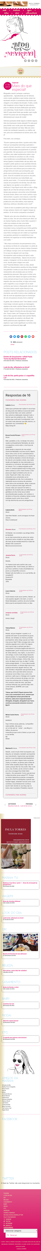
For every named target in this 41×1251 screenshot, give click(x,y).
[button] (11, 336)
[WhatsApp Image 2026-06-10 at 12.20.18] (16, 868)
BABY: (6, 998)
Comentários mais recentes (16, 400)
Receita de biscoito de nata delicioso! (15, 954)
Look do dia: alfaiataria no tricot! (16, 367)
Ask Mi (4, 1090)
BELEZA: (7, 965)
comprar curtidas (12, 612)
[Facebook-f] (29, 60)
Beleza (6, 1200)
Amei (12, 344)
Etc (5, 1208)
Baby (5, 1204)
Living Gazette (6, 1104)
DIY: (4, 929)
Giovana (8, 529)
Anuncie (6, 1210)
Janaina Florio (10, 555)
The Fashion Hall (6, 1108)
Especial (15, 83)
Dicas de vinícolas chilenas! (11, 901)
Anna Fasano (5, 1088)
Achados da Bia (6, 1085)
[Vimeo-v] (32, 60)
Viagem (6, 1193)
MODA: (6, 1015)
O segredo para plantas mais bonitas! (15, 1037)
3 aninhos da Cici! (8, 1004)
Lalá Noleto (5, 1102)
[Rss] (36, 60)
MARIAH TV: (10, 877)
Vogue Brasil (5, 1110)
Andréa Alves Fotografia (8, 1087)
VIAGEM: (7, 896)
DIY (5, 1197)
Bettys (4, 1092)
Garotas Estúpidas (7, 1099)
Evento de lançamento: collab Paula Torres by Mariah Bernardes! (18, 358)
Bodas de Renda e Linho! (11, 987)
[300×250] (16, 843)
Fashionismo (5, 1097)
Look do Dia (8, 1195)
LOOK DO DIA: (12, 912)
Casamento (8, 1202)
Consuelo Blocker (7, 1094)
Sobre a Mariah (9, 1213)
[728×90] (20, 6)
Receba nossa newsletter (13, 1215)
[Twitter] (25, 60)
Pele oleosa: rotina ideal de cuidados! (15, 970)
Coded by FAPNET (21, 1249)
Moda (6, 1206)
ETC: (5, 1032)
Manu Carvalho (6, 1106)
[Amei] (11, 342)
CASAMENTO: (11, 982)
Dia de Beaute (6, 1095)
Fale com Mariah (10, 1217)
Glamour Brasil (6, 1101)
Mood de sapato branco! (10, 1021)
